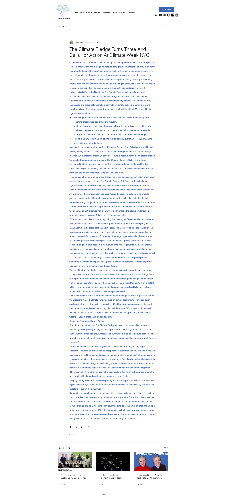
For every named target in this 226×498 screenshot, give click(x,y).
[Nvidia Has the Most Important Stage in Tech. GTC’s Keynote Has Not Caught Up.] (113, 461)
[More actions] (155, 42)
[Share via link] (88, 427)
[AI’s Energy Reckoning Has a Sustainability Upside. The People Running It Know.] (75, 461)
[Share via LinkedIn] (82, 427)
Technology (63, 26)
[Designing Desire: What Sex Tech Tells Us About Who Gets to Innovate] (151, 461)
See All (165, 447)
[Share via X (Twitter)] (76, 427)
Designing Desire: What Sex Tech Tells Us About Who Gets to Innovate (150, 476)
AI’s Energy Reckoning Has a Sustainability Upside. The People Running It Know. (74, 476)
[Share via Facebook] (70, 427)
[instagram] (164, 15)
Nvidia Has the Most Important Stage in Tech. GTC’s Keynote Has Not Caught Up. (110, 476)
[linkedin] (156, 15)
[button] (165, 26)
